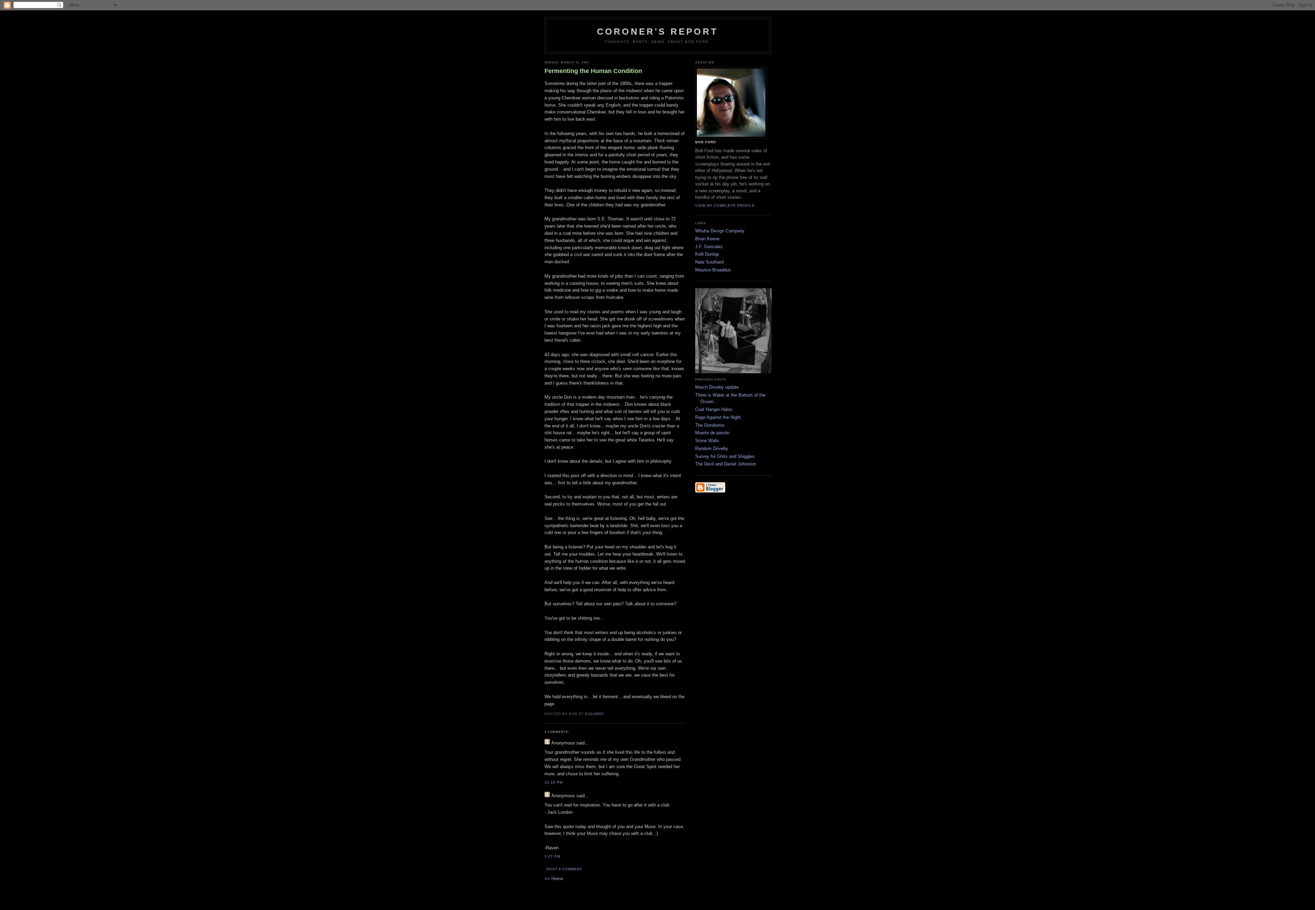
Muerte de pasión (712, 432)
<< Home (553, 878)
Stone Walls (707, 440)
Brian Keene (707, 238)
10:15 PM (553, 782)
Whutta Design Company (719, 230)
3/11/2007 (594, 714)
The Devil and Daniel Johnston (725, 463)
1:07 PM (552, 856)
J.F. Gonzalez (709, 246)
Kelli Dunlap (707, 254)
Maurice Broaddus (713, 269)
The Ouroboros (710, 425)
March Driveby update (717, 387)
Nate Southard (709, 262)
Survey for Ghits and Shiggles (725, 456)
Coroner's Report (657, 31)
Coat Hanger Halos (713, 409)
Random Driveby (711, 448)
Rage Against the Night (718, 417)
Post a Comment (564, 869)
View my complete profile (725, 205)
